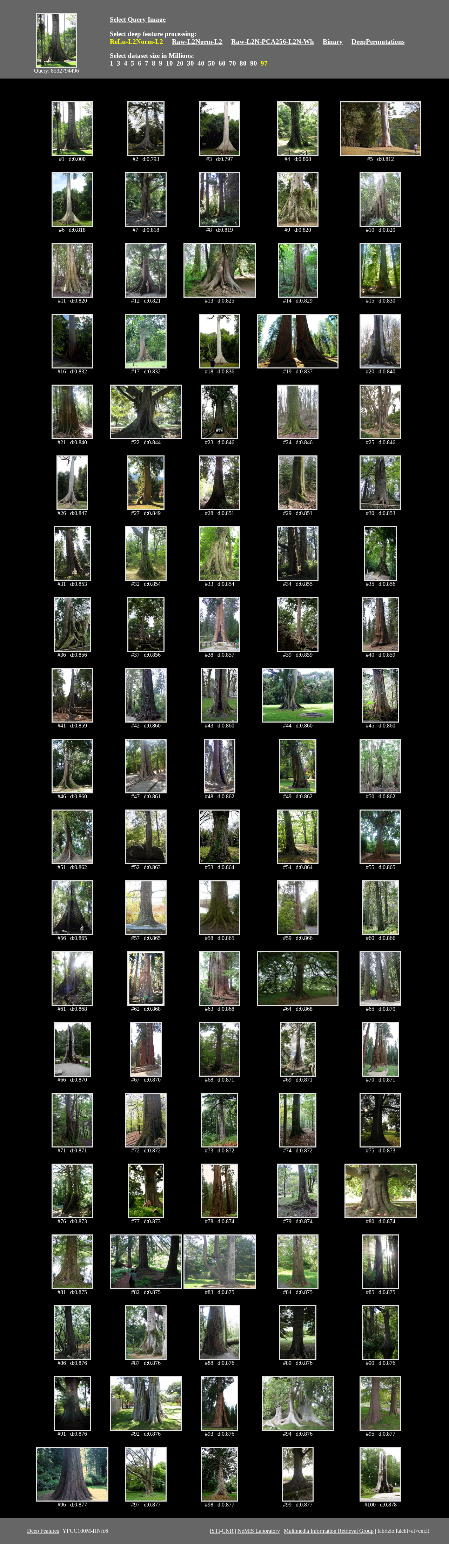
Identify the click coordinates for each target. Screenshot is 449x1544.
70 (232, 63)
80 (243, 63)
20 (179, 63)
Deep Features (43, 1531)
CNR (228, 1531)
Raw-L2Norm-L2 (197, 41)
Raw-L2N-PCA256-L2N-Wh (272, 41)
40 (201, 63)
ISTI (215, 1531)
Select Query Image (138, 19)
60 (222, 63)
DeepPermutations (377, 41)
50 (211, 63)
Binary (333, 41)
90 (253, 63)
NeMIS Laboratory (258, 1531)
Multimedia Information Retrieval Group (329, 1531)
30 (190, 63)
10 (169, 63)
